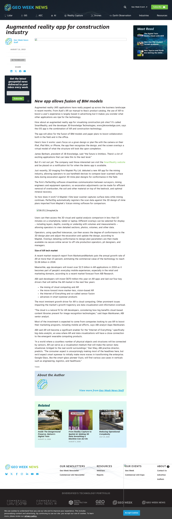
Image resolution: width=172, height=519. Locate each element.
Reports (100, 475)
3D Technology (18, 60)
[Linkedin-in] (27, 474)
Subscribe (18, 99)
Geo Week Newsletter (69, 471)
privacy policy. (31, 516)
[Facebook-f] (16, 474)
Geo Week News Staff (111, 391)
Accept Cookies (131, 513)
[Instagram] (21, 474)
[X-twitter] (11, 474)
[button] (11, 71)
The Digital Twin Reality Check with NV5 (154, 35)
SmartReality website (114, 162)
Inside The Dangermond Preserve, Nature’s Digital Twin (49, 434)
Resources (104, 466)
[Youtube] (32, 474)
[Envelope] (37, 474)
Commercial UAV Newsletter (72, 475)
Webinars (101, 471)
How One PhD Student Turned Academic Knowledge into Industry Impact (153, 43)
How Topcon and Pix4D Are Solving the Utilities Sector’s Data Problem (154, 52)
